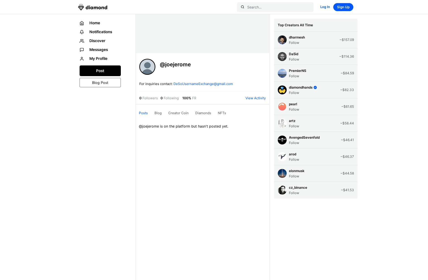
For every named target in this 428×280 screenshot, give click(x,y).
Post (100, 71)
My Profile (97, 58)
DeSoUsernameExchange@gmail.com (203, 84)
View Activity (255, 98)
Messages (98, 49)
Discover (96, 41)
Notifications (100, 32)
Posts (143, 113)
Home (94, 23)
